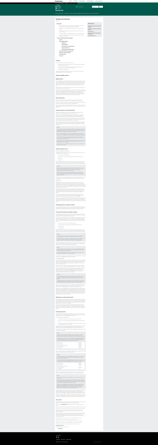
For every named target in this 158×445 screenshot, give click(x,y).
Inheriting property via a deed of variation (68, 49)
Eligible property (64, 42)
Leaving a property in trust (66, 47)
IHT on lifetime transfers (91, 35)
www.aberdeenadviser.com (59, 425)
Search (101, 6)
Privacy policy (63, 439)
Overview (60, 39)
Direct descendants (65, 44)
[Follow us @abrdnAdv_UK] (56, 437)
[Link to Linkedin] (58, 437)
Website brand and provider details (62, 441)
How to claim (61, 55)
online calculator (63, 404)
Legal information (68, 439)
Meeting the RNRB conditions (63, 41)
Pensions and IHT (90, 31)
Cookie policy (58, 439)
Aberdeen (98, 1)
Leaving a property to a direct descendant (68, 46)
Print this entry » (60, 428)
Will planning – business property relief (65, 52)
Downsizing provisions (62, 54)
